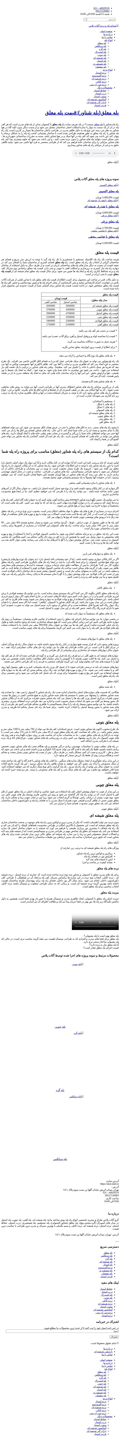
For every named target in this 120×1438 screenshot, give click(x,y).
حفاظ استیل (100, 90)
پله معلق (101, 43)
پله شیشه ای (99, 58)
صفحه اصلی (106, 31)
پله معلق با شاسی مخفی (103, 236)
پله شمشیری (99, 64)
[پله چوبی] (60, 994)
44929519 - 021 (101, 8)
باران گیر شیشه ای (96, 102)
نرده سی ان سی (97, 84)
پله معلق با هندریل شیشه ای (101, 206)
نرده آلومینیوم (99, 75)
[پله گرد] (60, 1060)
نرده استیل (100, 72)
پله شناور (106, 361)
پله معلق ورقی (110, 221)
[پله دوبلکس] (60, 1126)
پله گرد (102, 49)
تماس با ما (107, 37)
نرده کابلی (101, 81)
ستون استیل (100, 96)
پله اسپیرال (100, 52)
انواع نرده (107, 69)
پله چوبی (101, 55)
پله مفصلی (100, 66)
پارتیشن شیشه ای (103, 1351)
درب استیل (100, 93)
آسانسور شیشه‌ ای (96, 99)
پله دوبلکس (100, 46)
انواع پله (108, 40)
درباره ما (107, 34)
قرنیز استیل (100, 105)
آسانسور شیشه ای (102, 1309)
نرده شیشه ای (99, 78)
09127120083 (102, 11)
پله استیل (101, 61)
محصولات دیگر (104, 87)
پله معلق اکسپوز (109, 191)
